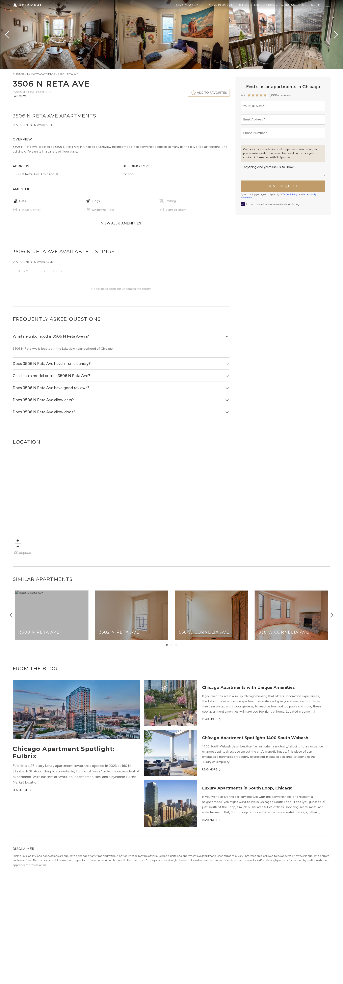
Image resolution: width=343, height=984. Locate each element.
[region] (171, 505)
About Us (288, 4)
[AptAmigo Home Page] (29, 4)
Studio (22, 271)
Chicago (18, 74)
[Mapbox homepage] (22, 553)
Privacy (294, 194)
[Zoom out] (18, 546)
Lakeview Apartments (41, 74)
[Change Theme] (15, 4)
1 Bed (40, 271)
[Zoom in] (18, 540)
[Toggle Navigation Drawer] (328, 5)
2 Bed (57, 271)
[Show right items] (332, 615)
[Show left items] (11, 615)
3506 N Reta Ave (68, 74)
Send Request (283, 186)
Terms (285, 194)
